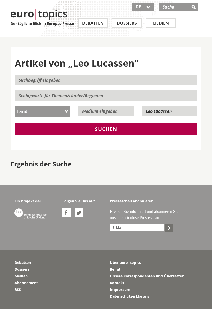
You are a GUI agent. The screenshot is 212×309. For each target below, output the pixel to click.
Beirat (115, 269)
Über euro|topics (125, 262)
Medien (161, 23)
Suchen (106, 128)
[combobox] (42, 111)
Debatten (93, 23)
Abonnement (26, 282)
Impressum (120, 289)
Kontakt (117, 282)
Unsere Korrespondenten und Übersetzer (147, 275)
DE (143, 7)
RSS (17, 289)
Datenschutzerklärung (129, 296)
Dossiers (127, 23)
